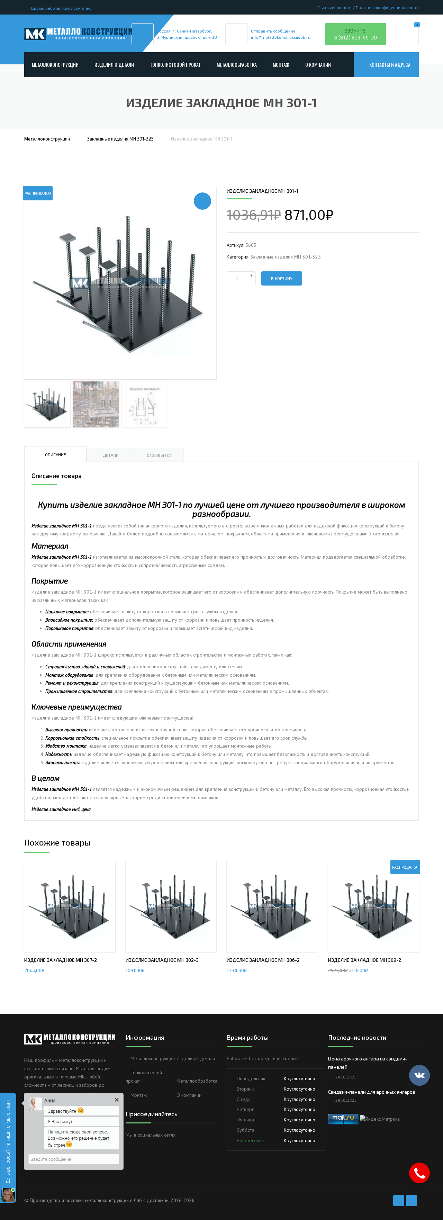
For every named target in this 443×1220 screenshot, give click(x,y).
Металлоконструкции (55, 64)
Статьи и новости (334, 7)
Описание (55, 454)
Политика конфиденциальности (387, 7)
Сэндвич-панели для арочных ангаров (371, 1092)
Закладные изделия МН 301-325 (120, 139)
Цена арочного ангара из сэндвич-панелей (367, 1063)
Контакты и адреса (389, 64)
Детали (111, 455)
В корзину (281, 278)
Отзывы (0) (159, 455)
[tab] (55, 454)
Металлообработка (237, 64)
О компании (318, 64)
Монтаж (281, 64)
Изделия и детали (114, 64)
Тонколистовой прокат (175, 64)
